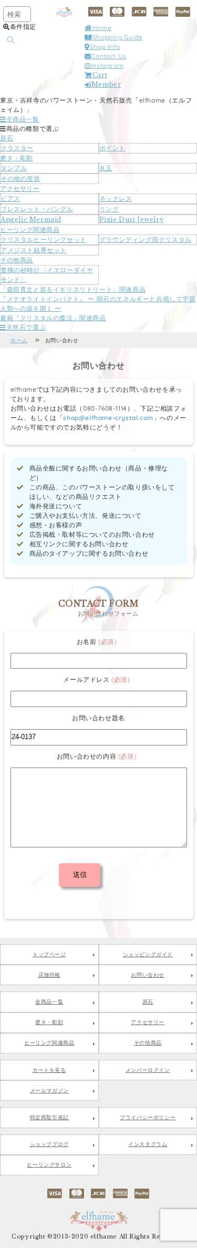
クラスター (17, 148)
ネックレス (115, 198)
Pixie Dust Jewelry (131, 219)
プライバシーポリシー (147, 1117)
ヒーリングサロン (49, 1165)
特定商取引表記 (49, 1117)
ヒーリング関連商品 (29, 229)
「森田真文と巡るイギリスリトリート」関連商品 (73, 289)
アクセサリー (20, 188)
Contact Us (109, 56)
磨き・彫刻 (16, 158)
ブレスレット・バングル (37, 209)
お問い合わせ (147, 975)
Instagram (107, 65)
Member (106, 84)
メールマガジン (49, 1091)
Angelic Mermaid (31, 219)
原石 (6, 138)
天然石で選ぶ (26, 327)
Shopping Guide (117, 37)
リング (109, 209)
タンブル (14, 168)
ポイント (112, 148)
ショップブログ (49, 1144)
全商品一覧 (22, 119)
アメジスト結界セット (34, 250)
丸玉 (105, 168)
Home (101, 28)
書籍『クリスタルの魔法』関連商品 (53, 318)
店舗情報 (49, 975)
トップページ (49, 955)
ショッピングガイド (148, 955)
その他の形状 (20, 178)
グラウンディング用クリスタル (145, 239)
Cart (99, 75)
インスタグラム (147, 1144)
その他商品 (16, 260)
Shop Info (105, 46)
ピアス (10, 198)
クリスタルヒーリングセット (44, 239)
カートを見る (49, 1070)
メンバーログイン (148, 1070)
